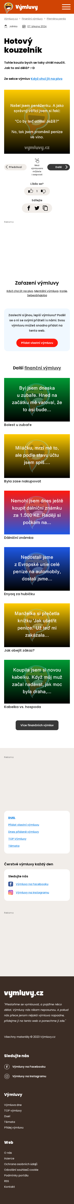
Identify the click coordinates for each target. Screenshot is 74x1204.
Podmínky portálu (16, 1175)
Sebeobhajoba (37, 295)
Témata (13, 846)
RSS (6, 1181)
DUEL (11, 818)
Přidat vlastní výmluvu (37, 343)
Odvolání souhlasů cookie (21, 1170)
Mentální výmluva (46, 291)
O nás (8, 1153)
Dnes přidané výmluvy (23, 832)
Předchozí (15, 167)
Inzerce (9, 1158)
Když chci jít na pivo (46, 79)
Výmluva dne (13, 1105)
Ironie (63, 291)
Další (58, 167)
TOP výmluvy (13, 1111)
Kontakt (9, 1187)
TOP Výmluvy (17, 839)
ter (23, 1037)
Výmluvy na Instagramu (32, 893)
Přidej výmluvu (13, 1128)
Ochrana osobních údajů (20, 1164)
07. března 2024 (37, 26)
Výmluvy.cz (47, 1037)
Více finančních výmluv (37, 725)
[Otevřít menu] (66, 6)
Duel (7, 1116)
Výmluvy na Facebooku (32, 884)
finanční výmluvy (42, 368)
